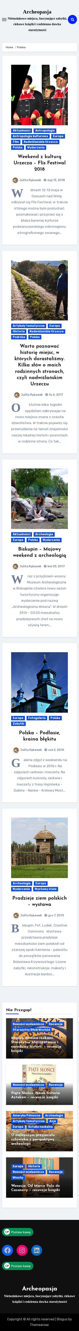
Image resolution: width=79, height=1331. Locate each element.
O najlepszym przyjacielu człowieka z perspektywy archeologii (33, 1139)
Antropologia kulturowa (30, 136)
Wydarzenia (36, 147)
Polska (17, 147)
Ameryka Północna (26, 1115)
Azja (52, 1121)
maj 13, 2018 (56, 180)
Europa (58, 136)
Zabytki (18, 723)
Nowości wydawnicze (28, 1024)
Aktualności (21, 130)
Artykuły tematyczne (29, 326)
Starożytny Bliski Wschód (31, 1030)
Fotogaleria (37, 718)
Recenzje (56, 1024)
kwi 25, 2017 (56, 566)
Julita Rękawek (30, 180)
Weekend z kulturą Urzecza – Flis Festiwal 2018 (40, 163)
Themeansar (39, 1325)
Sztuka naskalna (40, 1127)
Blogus (62, 1319)
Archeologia (44, 534)
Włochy (18, 1177)
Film (16, 142)
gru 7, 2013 (56, 915)
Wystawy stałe (46, 889)
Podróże (19, 337)
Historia (19, 331)
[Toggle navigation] (4, 19)
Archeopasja (37, 12)
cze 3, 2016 (56, 750)
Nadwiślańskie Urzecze (41, 142)
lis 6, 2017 (55, 394)
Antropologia (45, 130)
